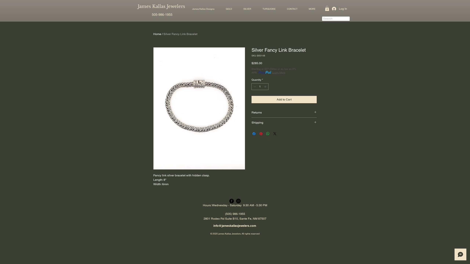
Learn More (278, 72)
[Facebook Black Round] (231, 201)
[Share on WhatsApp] (268, 133)
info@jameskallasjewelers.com (234, 226)
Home (157, 34)
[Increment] (265, 86)
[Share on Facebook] (254, 133)
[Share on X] (275, 133)
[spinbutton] (260, 86)
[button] (229, 9)
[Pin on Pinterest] (261, 133)
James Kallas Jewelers (161, 6)
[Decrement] (254, 86)
